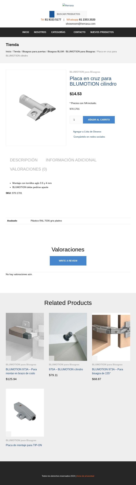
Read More (15, 379)
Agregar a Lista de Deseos (87, 131)
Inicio (25, 32)
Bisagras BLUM (56, 51)
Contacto (79, 32)
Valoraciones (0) (28, 169)
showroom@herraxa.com (80, 23)
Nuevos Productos (102, 32)
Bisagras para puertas (34, 51)
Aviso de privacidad (85, 476)
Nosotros (40, 32)
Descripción (23, 160)
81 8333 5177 (53, 19)
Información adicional (71, 160)
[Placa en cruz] (36, 108)
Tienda (16, 51)
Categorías (58, 32)
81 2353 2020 (87, 19)
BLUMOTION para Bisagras (80, 51)
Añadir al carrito (99, 120)
